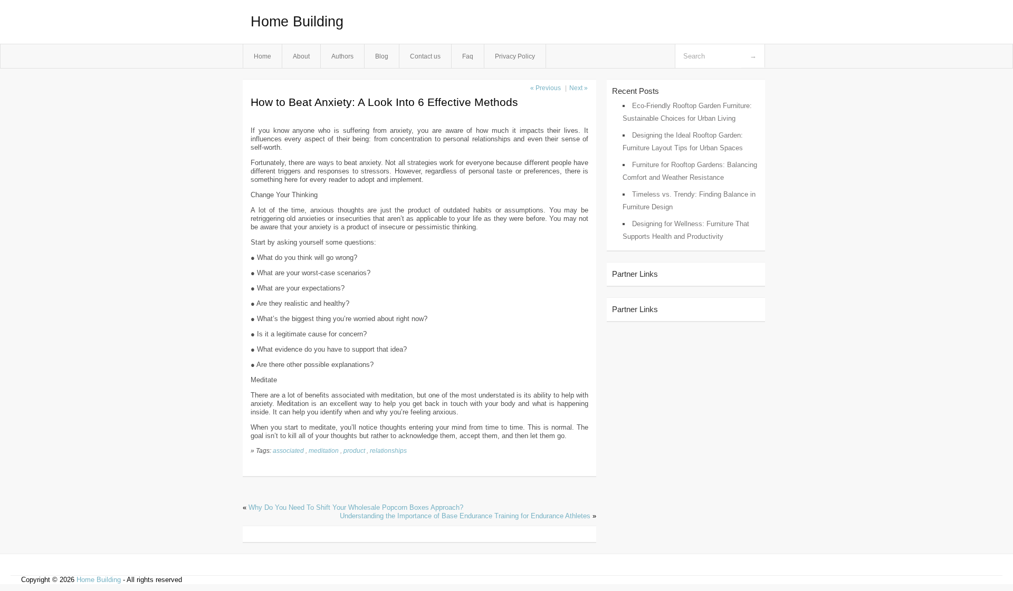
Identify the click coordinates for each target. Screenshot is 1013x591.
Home (262, 56)
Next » (578, 88)
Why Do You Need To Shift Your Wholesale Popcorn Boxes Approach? (356, 507)
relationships (388, 450)
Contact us (425, 56)
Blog (381, 56)
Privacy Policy (515, 56)
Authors (342, 56)
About (301, 56)
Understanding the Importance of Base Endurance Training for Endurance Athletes (465, 516)
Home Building (297, 22)
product (354, 450)
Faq (467, 56)
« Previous (545, 88)
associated (288, 450)
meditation (324, 450)
